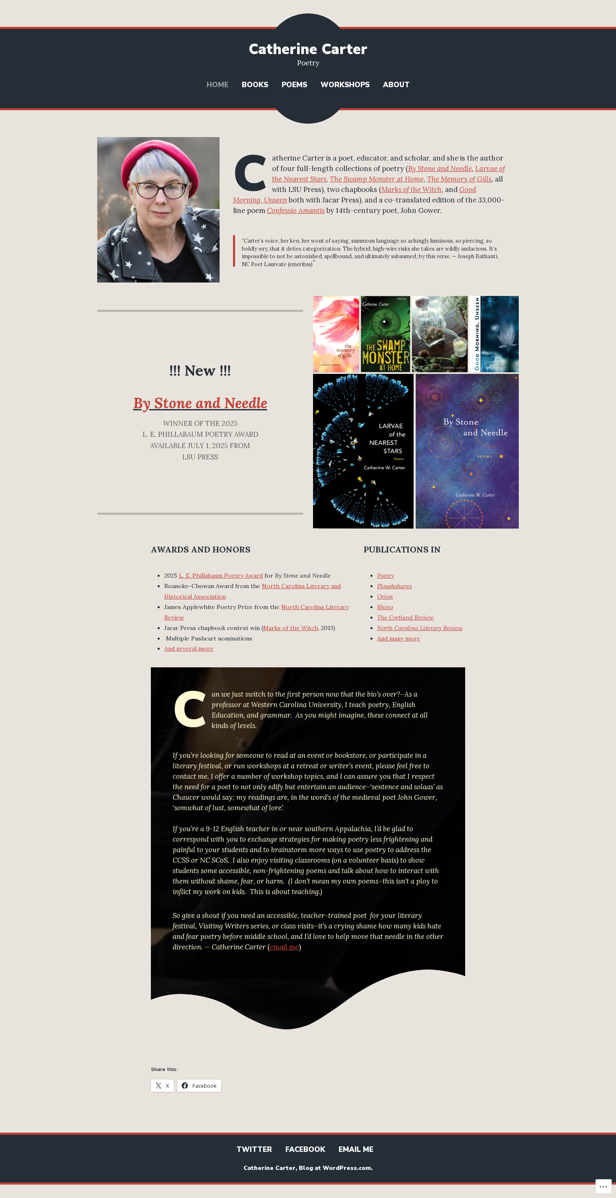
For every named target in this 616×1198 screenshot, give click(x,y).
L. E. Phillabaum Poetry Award (221, 575)
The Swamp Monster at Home (377, 179)
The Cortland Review (405, 617)
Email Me (356, 1149)
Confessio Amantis (296, 210)
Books (255, 85)
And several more (188, 648)
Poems (294, 85)
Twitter (254, 1149)
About (396, 85)
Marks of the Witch (411, 189)
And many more (398, 638)
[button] (336, 334)
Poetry (385, 575)
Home (217, 85)
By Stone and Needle (440, 168)
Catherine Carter (308, 49)
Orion (385, 596)
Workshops (345, 85)
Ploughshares (394, 586)
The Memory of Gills (459, 179)
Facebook (305, 1149)
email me (284, 947)
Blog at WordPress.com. (336, 1168)
